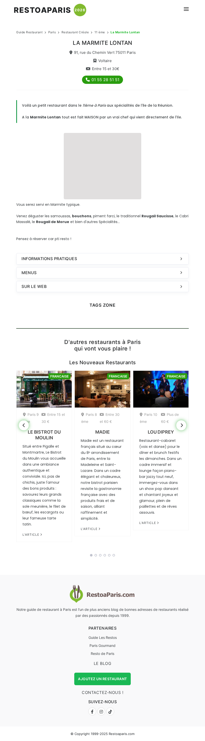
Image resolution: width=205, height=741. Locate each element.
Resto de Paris (102, 653)
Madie (102, 432)
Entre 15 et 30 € (53, 418)
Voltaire (105, 60)
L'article (31, 534)
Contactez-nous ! (102, 692)
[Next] (181, 425)
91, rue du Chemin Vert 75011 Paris (105, 52)
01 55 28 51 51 (105, 79)
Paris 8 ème (89, 418)
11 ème (99, 32)
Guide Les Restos (102, 637)
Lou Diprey (161, 432)
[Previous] (24, 425)
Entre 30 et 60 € (110, 418)
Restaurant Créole (75, 32)
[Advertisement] (102, 165)
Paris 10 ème (148, 418)
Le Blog (103, 663)
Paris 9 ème (31, 418)
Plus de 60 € (170, 418)
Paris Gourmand (103, 645)
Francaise (59, 376)
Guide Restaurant (29, 32)
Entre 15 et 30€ (105, 68)
